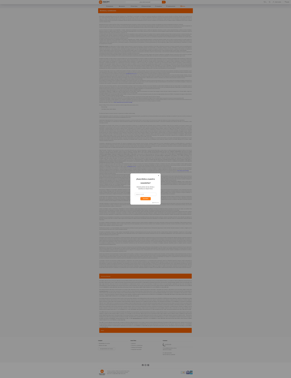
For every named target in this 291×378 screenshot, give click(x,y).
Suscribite (145, 198)
